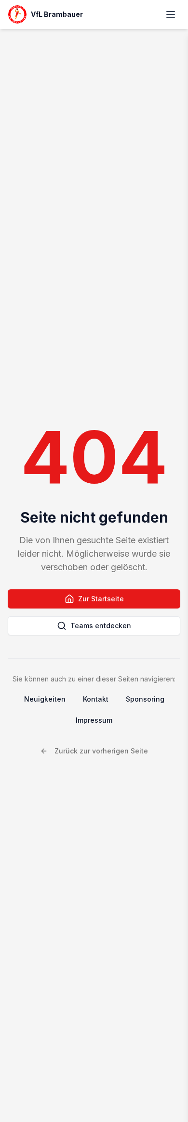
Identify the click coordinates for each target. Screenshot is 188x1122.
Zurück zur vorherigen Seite (101, 751)
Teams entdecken (100, 625)
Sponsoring (145, 699)
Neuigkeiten (45, 699)
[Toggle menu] (170, 14)
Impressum (94, 720)
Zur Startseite (101, 599)
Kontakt (95, 699)
